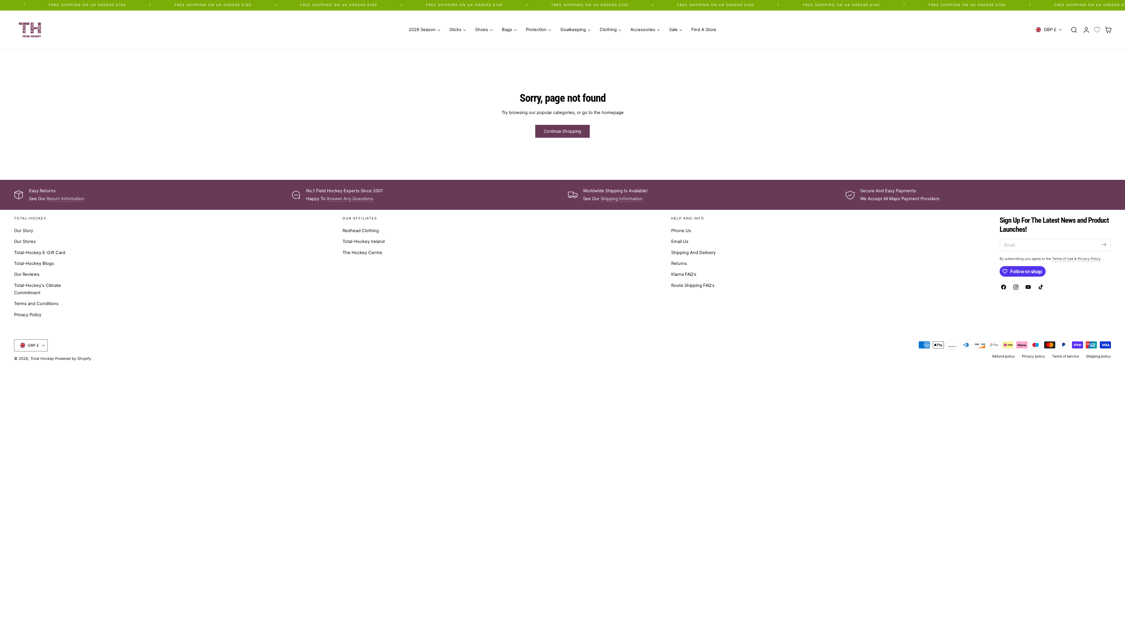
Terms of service (1065, 356)
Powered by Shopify (73, 358)
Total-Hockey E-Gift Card (39, 252)
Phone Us (681, 230)
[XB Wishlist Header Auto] (1097, 30)
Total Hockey (42, 358)
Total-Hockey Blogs (34, 263)
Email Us (679, 241)
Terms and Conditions (36, 303)
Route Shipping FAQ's (693, 285)
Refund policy (1003, 356)
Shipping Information (621, 198)
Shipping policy (1098, 356)
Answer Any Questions (350, 198)
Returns (679, 263)
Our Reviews (27, 274)
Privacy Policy (27, 314)
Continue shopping (562, 131)
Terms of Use (1063, 259)
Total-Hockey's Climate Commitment (37, 289)
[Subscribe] (1104, 244)
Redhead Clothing (360, 230)
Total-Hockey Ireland (363, 241)
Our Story (23, 230)
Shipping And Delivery (693, 252)
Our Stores (25, 241)
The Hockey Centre (362, 252)
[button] (1074, 29)
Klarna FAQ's (683, 274)
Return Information (65, 198)
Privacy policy (1033, 356)
